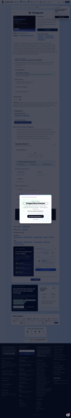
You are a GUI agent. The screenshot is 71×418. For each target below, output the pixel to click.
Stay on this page (35, 219)
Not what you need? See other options (29, 197)
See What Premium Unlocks (35, 216)
